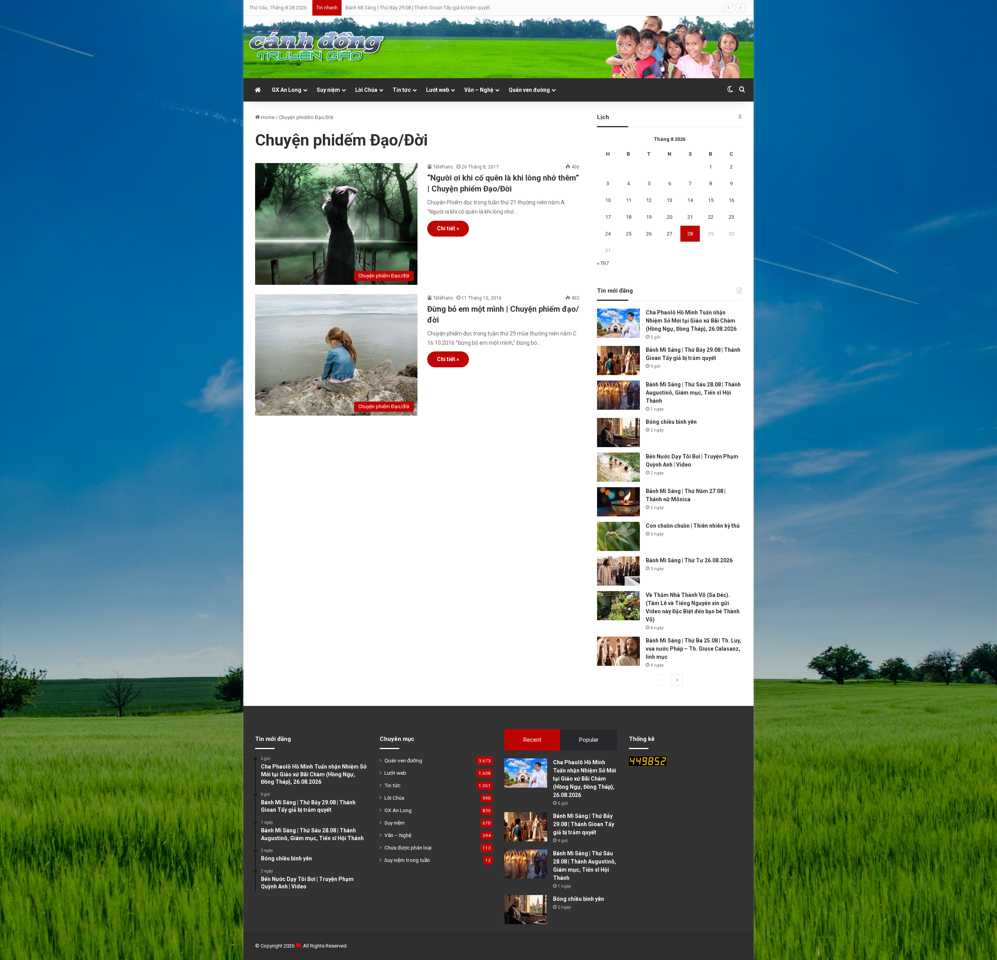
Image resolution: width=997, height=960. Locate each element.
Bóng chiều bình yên (671, 422)
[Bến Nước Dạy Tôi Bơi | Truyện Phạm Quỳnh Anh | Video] (618, 467)
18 (628, 217)
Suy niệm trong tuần (407, 860)
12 (649, 200)
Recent (532, 739)
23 (731, 217)
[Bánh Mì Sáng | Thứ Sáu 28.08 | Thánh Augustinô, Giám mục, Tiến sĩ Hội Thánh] (618, 395)
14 (690, 200)
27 (669, 234)
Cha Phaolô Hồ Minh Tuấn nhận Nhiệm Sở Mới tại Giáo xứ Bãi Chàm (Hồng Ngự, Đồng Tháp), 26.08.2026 (691, 320)
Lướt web (437, 90)
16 (731, 200)
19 (649, 217)
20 (669, 217)
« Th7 (603, 263)
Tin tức (402, 90)
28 (690, 234)
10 (608, 200)
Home (267, 117)
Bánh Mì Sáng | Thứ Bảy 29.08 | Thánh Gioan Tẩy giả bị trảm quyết (583, 824)
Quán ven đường (529, 90)
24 (608, 234)
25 (628, 234)
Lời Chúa (366, 90)
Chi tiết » (448, 228)
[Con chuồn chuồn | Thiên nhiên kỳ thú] (618, 536)
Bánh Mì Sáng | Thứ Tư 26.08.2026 (689, 560)
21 (690, 217)
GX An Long (286, 90)
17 (608, 217)
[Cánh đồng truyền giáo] (317, 47)
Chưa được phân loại (408, 847)
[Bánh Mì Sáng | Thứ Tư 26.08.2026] (618, 571)
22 (710, 217)
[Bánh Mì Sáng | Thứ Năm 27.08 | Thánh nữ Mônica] (618, 501)
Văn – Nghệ (478, 90)
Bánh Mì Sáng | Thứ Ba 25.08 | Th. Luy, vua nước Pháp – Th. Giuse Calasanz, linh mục (693, 648)
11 (628, 200)
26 (649, 234)
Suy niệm (328, 90)
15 (710, 200)
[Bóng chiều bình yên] (618, 432)
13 (669, 200)
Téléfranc (443, 167)
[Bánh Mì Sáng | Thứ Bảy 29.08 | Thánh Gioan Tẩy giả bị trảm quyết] (618, 360)
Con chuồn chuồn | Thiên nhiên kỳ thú (693, 526)
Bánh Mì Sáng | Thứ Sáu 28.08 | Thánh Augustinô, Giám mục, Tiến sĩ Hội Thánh (431, 8)
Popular (589, 739)
